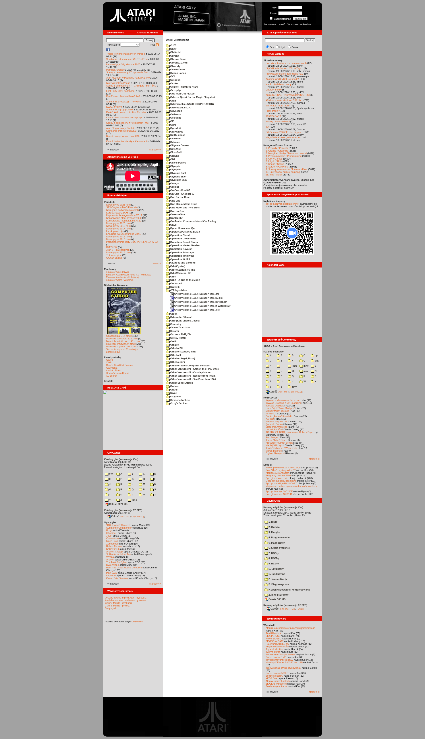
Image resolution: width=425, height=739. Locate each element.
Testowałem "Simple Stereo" (281, 654)
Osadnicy (175, 324)
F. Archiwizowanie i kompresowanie (289, 589)
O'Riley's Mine (178, 290)
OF (172, 121)
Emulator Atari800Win (117, 272)
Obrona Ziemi (178, 59)
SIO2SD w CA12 (275, 641)
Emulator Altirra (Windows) (120, 280)
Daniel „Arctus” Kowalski (279, 416)
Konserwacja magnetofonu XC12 (123, 220)
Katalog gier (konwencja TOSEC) (123, 510)
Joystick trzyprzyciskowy (279, 659)
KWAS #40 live (114, 107)
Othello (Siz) (177, 362)
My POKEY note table (277, 105)
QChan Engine (114, 257)
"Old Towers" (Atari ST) (118, 525)
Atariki (109, 359)
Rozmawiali (270, 397)
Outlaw (174, 386)
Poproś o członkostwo (299, 24)
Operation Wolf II (180, 259)
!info (294, 365)
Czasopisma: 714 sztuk (119, 336)
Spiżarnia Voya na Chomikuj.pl (122, 349)
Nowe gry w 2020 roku (118, 223)
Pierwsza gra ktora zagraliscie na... (284, 73)
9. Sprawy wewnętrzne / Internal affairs (286, 169)
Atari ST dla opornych (117, 249)
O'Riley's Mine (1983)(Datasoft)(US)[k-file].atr (200, 301)
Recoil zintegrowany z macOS (122, 136)
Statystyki (110, 608)
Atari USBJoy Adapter (277, 472)
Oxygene (175, 396)
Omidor (174, 186)
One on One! (177, 211)
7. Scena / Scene (275, 164)
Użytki (282, 47)
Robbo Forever (114, 546)
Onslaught (176, 218)
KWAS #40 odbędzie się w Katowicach (126, 141)
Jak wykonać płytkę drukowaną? (283, 667)
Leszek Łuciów (274, 429)
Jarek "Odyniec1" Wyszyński (281, 448)
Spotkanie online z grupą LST (122, 130)
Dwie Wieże (112, 565)
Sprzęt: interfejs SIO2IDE (279, 491)
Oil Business (177, 135)
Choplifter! (111, 533)
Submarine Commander (119, 527)
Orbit (173, 276)
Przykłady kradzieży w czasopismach (286, 63)
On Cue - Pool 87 (180, 190)
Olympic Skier (178, 176)
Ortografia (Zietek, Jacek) (185, 320)
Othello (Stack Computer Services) (190, 365)
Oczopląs (175, 90)
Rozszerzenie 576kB (277, 673)
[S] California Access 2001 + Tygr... (284, 68)
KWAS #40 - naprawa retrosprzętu (124, 117)
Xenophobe (112, 543)
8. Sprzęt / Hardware (277, 166)
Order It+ (175, 287)
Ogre (173, 124)
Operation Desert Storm (184, 242)
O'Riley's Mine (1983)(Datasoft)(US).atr (196, 294)
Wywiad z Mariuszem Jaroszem (283, 400)
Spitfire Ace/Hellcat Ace (118, 554)
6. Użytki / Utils (274, 161)
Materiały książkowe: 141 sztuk (123, 341)
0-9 (110, 473)
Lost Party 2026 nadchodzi (120, 91)
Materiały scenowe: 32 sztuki (121, 338)
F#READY (271, 413)
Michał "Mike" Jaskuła (277, 411)
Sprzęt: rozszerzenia (277, 478)
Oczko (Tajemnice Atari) (184, 86)
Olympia (175, 166)
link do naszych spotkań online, (282, 203)
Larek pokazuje (114, 231)
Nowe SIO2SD (273, 638)
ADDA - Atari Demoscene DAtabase (284, 346)
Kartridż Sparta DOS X (118, 212)
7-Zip (133, 516)
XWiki (109, 362)
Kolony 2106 (113, 549)
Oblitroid (175, 52)
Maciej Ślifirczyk (274, 445)
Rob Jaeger (272, 437)
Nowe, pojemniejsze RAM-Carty (283, 467)
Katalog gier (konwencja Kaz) (121, 459)
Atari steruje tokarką (276, 686)
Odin (173, 100)
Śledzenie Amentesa (276, 426)
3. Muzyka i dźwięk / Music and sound (286, 153)
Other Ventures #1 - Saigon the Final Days (194, 369)
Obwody (175, 66)
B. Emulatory (276, 569)
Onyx (173, 224)
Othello (174, 344)
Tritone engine (114, 255)
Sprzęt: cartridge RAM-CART (281, 483)
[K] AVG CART (273, 116)
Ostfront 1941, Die (180, 334)
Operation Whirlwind (182, 255)
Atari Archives (113, 370)
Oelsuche (175, 117)
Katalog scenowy (273, 351)
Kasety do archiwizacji (278, 121)
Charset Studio (274, 89)
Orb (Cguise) (177, 266)
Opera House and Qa (182, 228)
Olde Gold (176, 152)
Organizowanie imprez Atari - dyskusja (125, 597)
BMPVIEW (111, 247)
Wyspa (110, 557)
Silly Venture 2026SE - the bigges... (284, 132)
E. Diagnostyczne (278, 584)
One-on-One (177, 214)
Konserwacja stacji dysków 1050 (123, 218)
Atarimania (111, 367)
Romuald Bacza (274, 424)
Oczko (174, 83)
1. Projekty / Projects (277, 148)
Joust (109, 535)
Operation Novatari (181, 249)
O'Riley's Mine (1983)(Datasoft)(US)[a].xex (198, 297)
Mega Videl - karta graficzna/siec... (284, 137)
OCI (172, 76)
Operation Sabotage (182, 252)
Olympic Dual (178, 173)
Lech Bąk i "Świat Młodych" (280, 408)
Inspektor (111, 575)
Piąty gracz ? (273, 111)
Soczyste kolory (274, 675)
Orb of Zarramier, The (182, 269)
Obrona (174, 55)
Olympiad (176, 169)
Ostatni (174, 331)
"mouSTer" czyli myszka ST (281, 470)
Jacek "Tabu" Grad (276, 440)
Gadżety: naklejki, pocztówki (281, 480)
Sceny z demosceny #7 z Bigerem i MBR (128, 122)
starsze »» (155, 149)
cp (316, 355)
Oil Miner (175, 138)
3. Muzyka (274, 532)
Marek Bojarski (274, 450)
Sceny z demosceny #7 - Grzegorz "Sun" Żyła (131, 85)
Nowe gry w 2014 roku (118, 252)
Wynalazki (269, 625)
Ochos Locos (178, 73)
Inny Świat (111, 573)
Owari (173, 393)
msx (305, 371)
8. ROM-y (273, 558)
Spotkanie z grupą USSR (119, 109)
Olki (172, 159)
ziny (294, 386)
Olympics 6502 (178, 180)
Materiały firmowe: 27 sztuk (121, 344)
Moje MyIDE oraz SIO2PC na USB (284, 662)
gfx (316, 360)
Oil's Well (175, 149)
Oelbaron (175, 114)
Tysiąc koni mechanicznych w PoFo (125, 53)
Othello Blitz (177, 348)
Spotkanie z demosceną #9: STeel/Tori (126, 59)
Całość (115, 516)
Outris (174, 389)
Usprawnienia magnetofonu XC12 (124, 215)
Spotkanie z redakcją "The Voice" (124, 101)
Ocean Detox (177, 69)
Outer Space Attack (181, 382)
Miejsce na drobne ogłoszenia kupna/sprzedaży (291, 486)
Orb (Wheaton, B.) (180, 273)
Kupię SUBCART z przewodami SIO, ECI (288, 95)
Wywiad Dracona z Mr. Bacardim (283, 403)
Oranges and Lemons (182, 262)
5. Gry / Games (274, 158)
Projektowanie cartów (277, 646)
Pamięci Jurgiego (115, 69)
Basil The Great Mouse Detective (124, 567)
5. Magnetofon (276, 542)
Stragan (267, 465)
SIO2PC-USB (273, 636)
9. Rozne (273, 563)
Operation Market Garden (185, 245)
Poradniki (109, 202)
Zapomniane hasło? (274, 24)
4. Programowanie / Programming (283, 156)
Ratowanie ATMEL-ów (277, 644)
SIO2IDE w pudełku (276, 683)
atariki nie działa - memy (279, 84)
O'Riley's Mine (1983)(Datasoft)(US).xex (197, 309)
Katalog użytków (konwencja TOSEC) (285, 605)
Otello (173, 341)
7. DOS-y (273, 553)
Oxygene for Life (180, 400)
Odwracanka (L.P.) (180, 107)
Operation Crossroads (183, 238)
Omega (174, 183)
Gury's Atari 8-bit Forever (119, 365)
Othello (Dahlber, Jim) (183, 351)
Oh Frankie (176, 131)
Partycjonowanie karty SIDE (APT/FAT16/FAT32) (132, 242)
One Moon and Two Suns (185, 207)
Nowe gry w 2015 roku (118, 239)
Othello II (175, 355)
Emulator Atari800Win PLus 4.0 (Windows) (128, 274)
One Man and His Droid (183, 204)
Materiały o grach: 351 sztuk (121, 346)
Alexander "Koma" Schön (279, 442)
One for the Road (180, 197)
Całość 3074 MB (118, 504)
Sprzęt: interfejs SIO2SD (279, 494)
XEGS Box (271, 678)
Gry (272, 47)
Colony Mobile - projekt (117, 605)
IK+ (267, 126)
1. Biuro (273, 521)
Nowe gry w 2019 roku (118, 226)
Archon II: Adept (115, 551)
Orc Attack (176, 283)
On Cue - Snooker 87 (182, 193)
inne (134, 499)
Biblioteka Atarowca (116, 285)
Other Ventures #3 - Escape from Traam (193, 375)
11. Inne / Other (274, 174)
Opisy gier (110, 522)
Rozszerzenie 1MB (276, 657)
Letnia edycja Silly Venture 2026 (123, 64)
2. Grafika (274, 527)
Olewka (174, 155)
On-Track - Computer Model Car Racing (193, 221)
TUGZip (140, 516)
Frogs (109, 530)
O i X (173, 45)
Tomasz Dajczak (275, 405)
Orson (174, 313)
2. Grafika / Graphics (277, 150)
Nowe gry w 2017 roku (118, 228)
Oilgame (175, 142)
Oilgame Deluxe (179, 145)
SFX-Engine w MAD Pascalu (121, 207)
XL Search (111, 375)
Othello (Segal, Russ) (182, 358)
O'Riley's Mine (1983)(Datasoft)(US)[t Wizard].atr (202, 305)
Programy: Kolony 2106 (278, 475)
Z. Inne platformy (278, 594)
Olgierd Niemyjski (275, 453)
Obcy (173, 49)
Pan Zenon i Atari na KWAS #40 (123, 96)
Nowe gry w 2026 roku (118, 204)
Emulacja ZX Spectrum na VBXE (123, 234)
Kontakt (108, 381)
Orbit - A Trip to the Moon (185, 280)
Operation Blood (180, 235)
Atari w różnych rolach (278, 681)
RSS (153, 44)
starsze (157, 263)
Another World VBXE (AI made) (282, 79)
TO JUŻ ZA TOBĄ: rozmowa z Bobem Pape (289, 432)
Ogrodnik (175, 128)
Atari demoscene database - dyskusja (125, 600)
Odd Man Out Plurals (182, 93)
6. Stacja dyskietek (279, 548)
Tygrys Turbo (273, 651)
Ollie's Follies (178, 162)
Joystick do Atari (274, 649)
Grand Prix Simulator (117, 578)
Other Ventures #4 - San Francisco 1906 (193, 379)
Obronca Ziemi (178, 62)
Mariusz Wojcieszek (276, 421)
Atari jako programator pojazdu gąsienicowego (290, 628)
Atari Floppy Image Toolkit (120, 128)
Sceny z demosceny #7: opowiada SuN (127, 72)
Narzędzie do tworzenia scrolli (122, 210)
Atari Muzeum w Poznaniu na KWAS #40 (128, 77)
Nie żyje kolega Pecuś (118, 83)
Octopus (175, 80)
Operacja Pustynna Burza (185, 231)
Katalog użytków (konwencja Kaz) (283, 507)
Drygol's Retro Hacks (117, 373)
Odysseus (176, 111)
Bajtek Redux (113, 351)
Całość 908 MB (277, 599)
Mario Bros (112, 541)
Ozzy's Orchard (179, 403)
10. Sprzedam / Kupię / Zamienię (283, 172)
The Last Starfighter (117, 562)
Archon (110, 559)
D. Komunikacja (277, 579)
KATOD (270, 419)
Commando (112, 538)
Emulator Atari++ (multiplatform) (122, 277)
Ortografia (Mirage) (181, 317)
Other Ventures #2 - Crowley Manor (190, 372)
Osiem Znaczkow (180, 327)
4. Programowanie (279, 537)
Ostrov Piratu (178, 338)
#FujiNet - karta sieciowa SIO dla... (284, 100)
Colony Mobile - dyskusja (118, 603)
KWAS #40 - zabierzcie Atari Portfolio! (126, 112)
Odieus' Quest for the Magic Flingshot (192, 97)
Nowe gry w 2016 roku (118, 236)
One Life (175, 200)
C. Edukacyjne (276, 574)
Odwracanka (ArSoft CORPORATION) (192, 104)
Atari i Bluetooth (274, 633)
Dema (295, 47)
